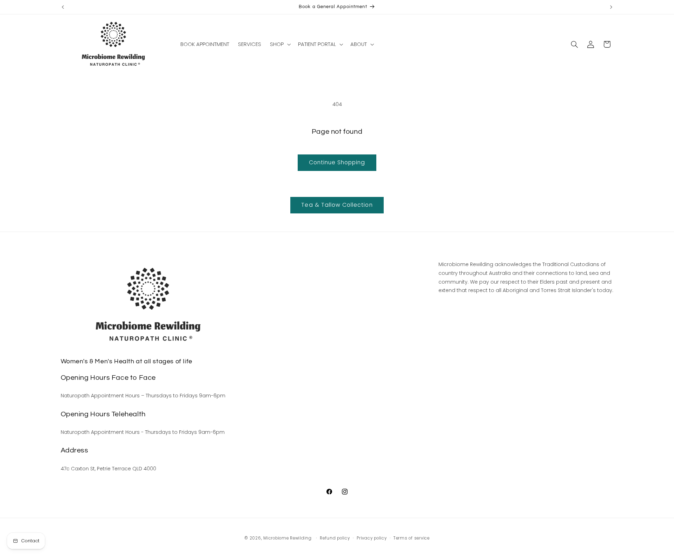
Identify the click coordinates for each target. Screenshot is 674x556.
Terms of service (412, 538)
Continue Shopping (337, 162)
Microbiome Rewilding (287, 538)
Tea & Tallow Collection (336, 205)
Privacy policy (371, 538)
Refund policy (335, 538)
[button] (280, 44)
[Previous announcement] (63, 7)
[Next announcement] (611, 7)
